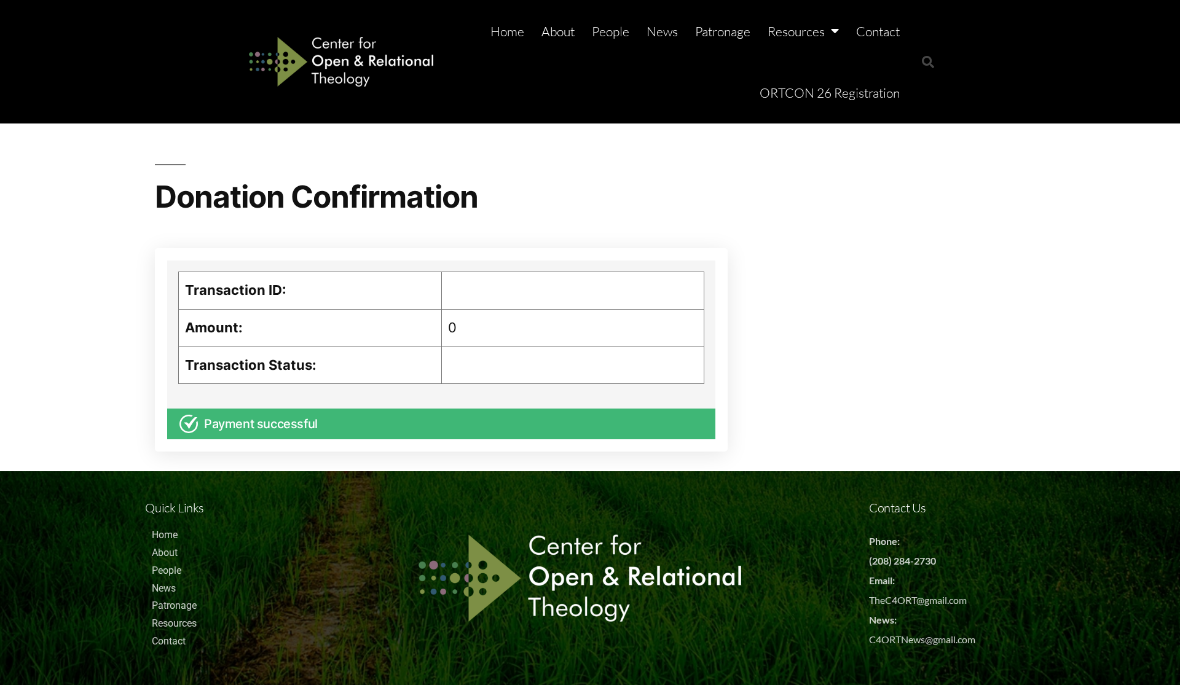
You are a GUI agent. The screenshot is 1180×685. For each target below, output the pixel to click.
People (610, 31)
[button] (928, 62)
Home (507, 31)
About (558, 31)
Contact (878, 31)
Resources (796, 31)
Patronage (722, 31)
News (662, 31)
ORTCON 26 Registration (830, 93)
